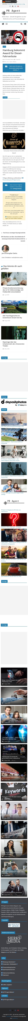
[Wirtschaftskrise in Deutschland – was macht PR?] (14, 868)
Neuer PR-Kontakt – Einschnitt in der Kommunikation (12, 853)
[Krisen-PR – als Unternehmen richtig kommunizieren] (14, 811)
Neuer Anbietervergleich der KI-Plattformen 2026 (11, 681)
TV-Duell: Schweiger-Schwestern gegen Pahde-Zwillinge (13, 719)
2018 (5, 61)
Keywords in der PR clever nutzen (11, 797)
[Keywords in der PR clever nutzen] (14, 792)
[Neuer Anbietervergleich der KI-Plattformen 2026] (14, 677)
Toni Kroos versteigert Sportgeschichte (14, 232)
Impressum (6, 975)
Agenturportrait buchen (9, 969)
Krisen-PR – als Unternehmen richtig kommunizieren (12, 815)
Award (11, 61)
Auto (8, 61)
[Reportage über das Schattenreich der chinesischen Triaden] (14, 327)
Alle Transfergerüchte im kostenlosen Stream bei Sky (12, 317)
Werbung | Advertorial (8, 962)
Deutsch (8, 1)
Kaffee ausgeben (7, 984)
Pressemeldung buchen (9, 967)
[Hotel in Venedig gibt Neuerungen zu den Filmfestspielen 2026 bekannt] (14, 772)
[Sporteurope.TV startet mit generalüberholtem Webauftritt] (14, 753)
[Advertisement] (14, 109)
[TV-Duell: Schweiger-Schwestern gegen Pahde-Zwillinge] (14, 715)
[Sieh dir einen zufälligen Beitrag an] (25, 24)
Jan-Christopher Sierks (8, 59)
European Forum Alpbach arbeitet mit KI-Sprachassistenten (13, 700)
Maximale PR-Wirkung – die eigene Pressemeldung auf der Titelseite (11, 834)
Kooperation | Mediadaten (10, 964)
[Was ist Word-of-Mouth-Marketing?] (14, 887)
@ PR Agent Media (8, 992)
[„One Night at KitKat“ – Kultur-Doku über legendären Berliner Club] (14, 734)
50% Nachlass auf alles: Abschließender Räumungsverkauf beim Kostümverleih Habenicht (13, 239)
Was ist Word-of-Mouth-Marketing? (12, 892)
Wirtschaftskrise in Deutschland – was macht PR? (13, 872)
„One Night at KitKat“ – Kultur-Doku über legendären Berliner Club (13, 738)
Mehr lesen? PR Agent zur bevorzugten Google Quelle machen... (16, 68)
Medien (14, 61)
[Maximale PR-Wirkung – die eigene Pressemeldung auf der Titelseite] (14, 830)
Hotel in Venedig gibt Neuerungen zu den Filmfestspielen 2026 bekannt (13, 776)
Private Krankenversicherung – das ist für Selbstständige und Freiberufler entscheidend (13, 290)
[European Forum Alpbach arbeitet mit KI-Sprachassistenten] (14, 696)
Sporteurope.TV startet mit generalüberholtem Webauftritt (11, 757)
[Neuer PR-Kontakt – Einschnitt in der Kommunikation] (14, 849)
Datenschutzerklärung (8, 973)
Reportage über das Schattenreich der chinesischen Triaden (13, 344)
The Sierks (12, 952)
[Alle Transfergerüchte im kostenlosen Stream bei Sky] (14, 301)
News (4, 46)
